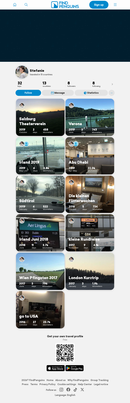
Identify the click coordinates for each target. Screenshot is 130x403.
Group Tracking (99, 380)
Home (50, 380)
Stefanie (37, 70)
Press (25, 384)
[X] (82, 390)
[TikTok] (75, 390)
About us (60, 380)
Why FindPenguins (78, 380)
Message (59, 92)
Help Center (85, 384)
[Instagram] (61, 390)
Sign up (99, 5)
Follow (28, 92)
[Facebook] (68, 390)
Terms (34, 384)
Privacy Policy (47, 384)
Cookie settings (66, 384)
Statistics (93, 92)
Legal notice (101, 384)
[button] (115, 5)
